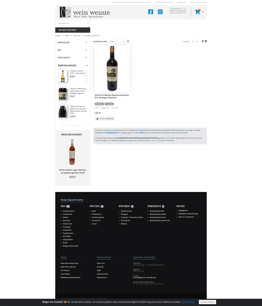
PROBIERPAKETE (154, 206)
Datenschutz (188, 301)
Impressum (102, 277)
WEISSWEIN (68, 239)
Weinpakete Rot (157, 211)
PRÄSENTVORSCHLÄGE (188, 214)
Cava (94, 224)
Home (58, 35)
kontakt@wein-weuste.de (144, 277)
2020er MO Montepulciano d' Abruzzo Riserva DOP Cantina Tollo (78, 109)
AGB (141, 132)
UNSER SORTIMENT (69, 29)
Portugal (67, 227)
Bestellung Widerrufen (71, 277)
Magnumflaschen (71, 246)
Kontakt (100, 267)
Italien (65, 217)
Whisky (124, 224)
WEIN (67, 35)
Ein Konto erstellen (198, 2)
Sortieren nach (100, 41)
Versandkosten (111, 132)
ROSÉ (65, 243)
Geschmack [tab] (63, 57)
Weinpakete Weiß (158, 214)
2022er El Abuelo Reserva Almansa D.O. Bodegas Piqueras (112, 96)
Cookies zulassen (207, 302)
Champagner (98, 217)
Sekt (94, 211)
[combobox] (72, 23)
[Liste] (206, 41)
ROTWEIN (67, 236)
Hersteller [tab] (63, 42)
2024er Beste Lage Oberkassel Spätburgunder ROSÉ (73, 171)
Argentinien (68, 233)
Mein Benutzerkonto (69, 263)
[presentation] (87, 65)
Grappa (124, 214)
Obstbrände (126, 211)
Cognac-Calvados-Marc (132, 217)
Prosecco (96, 220)
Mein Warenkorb (68, 267)
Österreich (67, 224)
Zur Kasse (65, 270)
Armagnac (125, 220)
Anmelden (181, 2)
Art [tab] (59, 50)
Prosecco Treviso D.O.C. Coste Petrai (77, 72)
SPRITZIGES (94, 206)
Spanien (77, 35)
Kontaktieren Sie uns (164, 2)
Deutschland (68, 211)
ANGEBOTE (183, 210)
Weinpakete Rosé (158, 217)
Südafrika (67, 230)
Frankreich (67, 214)
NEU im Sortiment (186, 217)
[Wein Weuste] (85, 12)
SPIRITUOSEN (124, 206)
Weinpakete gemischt (159, 220)
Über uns (101, 263)
